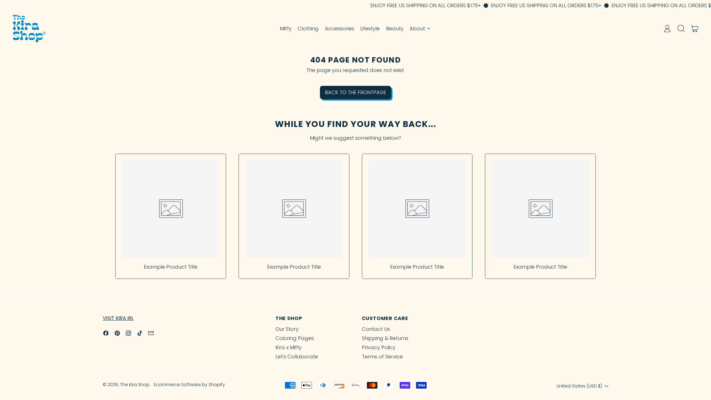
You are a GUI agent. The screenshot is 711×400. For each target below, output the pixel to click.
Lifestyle (370, 28)
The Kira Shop (134, 384)
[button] (681, 28)
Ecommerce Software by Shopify (189, 384)
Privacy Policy (378, 347)
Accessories (339, 28)
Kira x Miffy (289, 347)
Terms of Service (382, 356)
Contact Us (376, 329)
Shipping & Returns (385, 338)
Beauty (395, 28)
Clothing (308, 28)
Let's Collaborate (297, 356)
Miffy (286, 28)
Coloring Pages (295, 338)
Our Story (287, 329)
